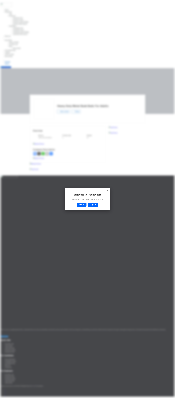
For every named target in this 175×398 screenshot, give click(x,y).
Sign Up (93, 205)
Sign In (81, 205)
